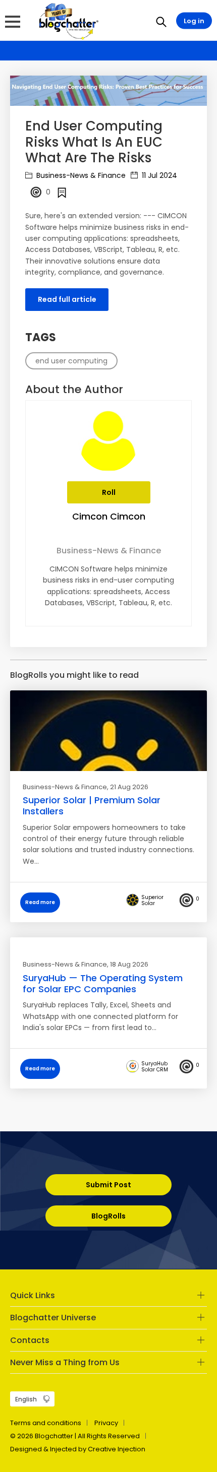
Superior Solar (152, 900)
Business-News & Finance (80, 175)
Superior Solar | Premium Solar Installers (91, 805)
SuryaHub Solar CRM (154, 1067)
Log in (194, 21)
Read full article (67, 299)
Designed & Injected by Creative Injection (77, 1449)
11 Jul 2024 (158, 175)
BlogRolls (108, 1216)
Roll (109, 492)
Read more (40, 902)
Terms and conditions (45, 1423)
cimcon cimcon (108, 516)
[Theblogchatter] (67, 21)
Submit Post (108, 1185)
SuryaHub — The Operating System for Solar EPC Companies (103, 983)
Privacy (106, 1423)
